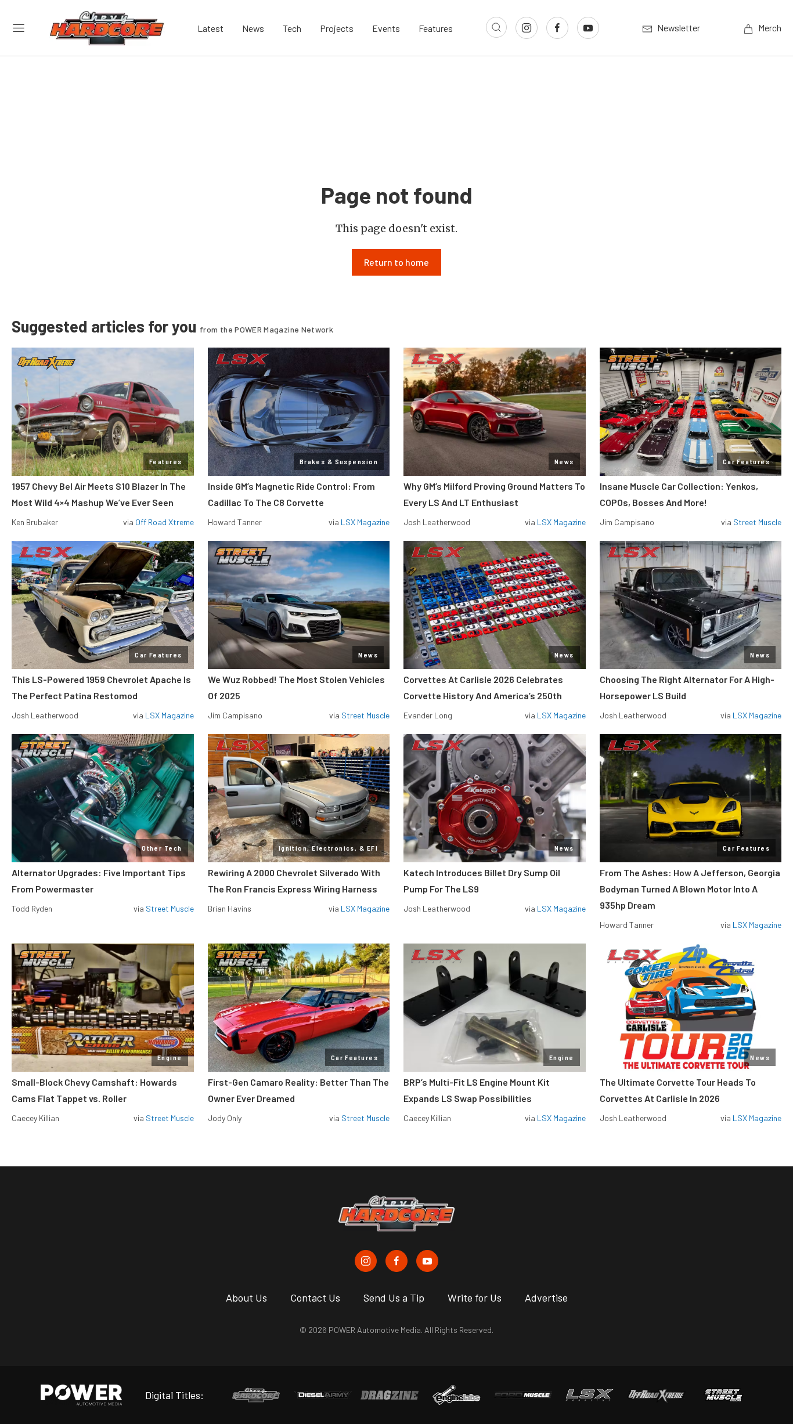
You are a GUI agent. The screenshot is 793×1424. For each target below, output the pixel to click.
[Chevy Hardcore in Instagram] (366, 1261)
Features (436, 28)
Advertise (546, 1297)
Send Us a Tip (393, 1297)
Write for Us (475, 1297)
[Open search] (496, 27)
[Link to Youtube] (588, 28)
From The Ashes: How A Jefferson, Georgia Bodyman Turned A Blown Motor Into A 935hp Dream (690, 888)
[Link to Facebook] (557, 28)
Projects (337, 28)
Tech (292, 28)
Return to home (396, 262)
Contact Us (315, 1297)
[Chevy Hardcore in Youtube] (427, 1261)
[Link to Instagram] (527, 28)
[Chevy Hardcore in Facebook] (396, 1261)
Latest (210, 28)
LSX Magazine (365, 522)
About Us (246, 1297)
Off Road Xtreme (164, 522)
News (253, 28)
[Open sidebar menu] (19, 27)
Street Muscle (757, 522)
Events (386, 28)
